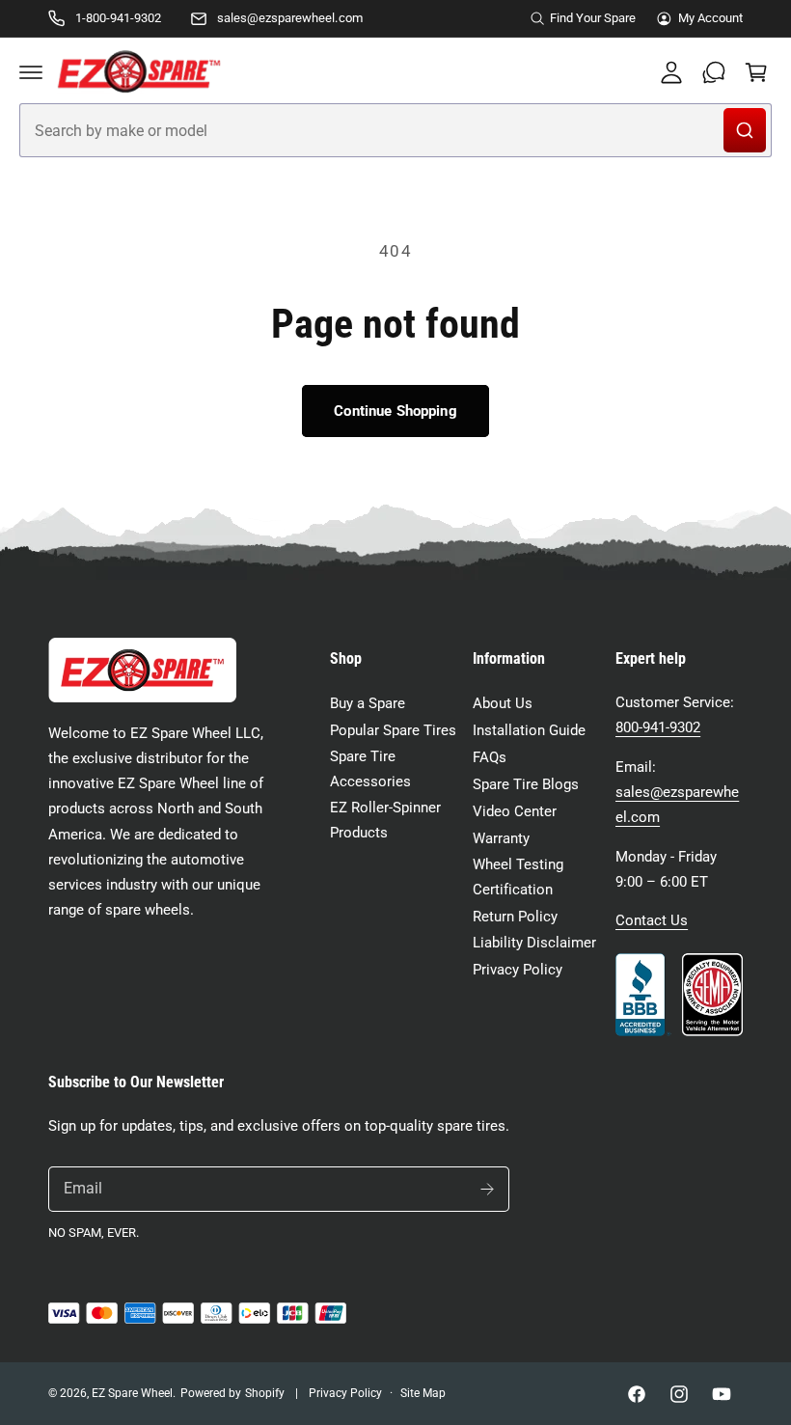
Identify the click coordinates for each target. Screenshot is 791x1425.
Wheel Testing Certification (518, 877)
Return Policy (515, 917)
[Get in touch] (714, 72)
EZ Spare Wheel (132, 1393)
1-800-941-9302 (118, 18)
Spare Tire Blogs (526, 785)
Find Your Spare (593, 18)
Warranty (501, 839)
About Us (502, 704)
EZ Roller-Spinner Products (385, 820)
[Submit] (744, 130)
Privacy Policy (517, 970)
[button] (31, 72)
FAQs (489, 758)
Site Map (423, 1393)
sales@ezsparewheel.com (289, 18)
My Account (710, 18)
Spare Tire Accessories (370, 769)
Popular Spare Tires (393, 731)
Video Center (515, 812)
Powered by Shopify (232, 1393)
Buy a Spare (367, 704)
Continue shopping (395, 411)
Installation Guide (529, 731)
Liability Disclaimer (534, 943)
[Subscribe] (487, 1189)
